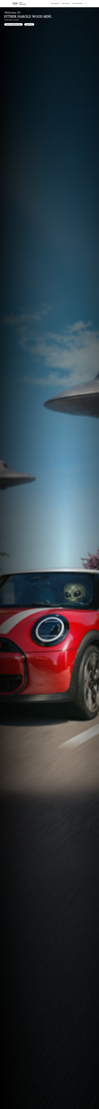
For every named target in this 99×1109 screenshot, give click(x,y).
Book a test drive (55, 3)
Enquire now (29, 24)
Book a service (65, 3)
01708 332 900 (78, 3)
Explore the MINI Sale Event (13, 24)
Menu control (86, 3)
